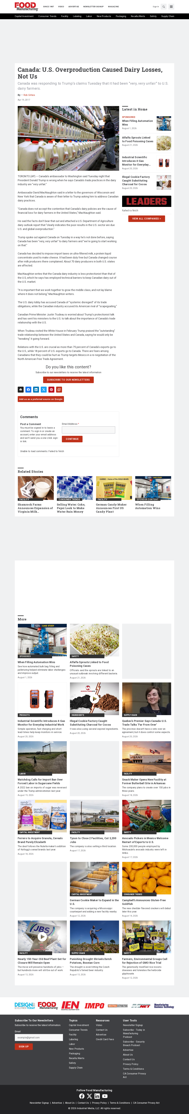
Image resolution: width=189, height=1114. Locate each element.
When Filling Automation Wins (137, 122)
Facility (24, 499)
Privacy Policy (99, 1102)
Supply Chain (130, 715)
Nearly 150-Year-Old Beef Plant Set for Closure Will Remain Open (42, 960)
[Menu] (171, 7)
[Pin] (51, 390)
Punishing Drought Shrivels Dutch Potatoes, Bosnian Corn (91, 960)
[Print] (21, 390)
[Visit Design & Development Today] (25, 1005)
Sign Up (24, 1046)
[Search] (164, 7)
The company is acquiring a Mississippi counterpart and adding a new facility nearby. (93, 910)
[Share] (28, 390)
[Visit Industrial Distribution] (118, 1005)
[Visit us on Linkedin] (97, 1096)
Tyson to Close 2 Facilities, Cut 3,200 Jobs (93, 840)
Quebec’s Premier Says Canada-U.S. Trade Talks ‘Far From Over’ (144, 722)
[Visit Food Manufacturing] (48, 1005)
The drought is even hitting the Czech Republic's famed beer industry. (89, 969)
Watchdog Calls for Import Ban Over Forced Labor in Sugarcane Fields (40, 781)
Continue (72, 439)
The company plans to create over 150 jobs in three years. (146, 789)
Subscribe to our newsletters (68, 379)
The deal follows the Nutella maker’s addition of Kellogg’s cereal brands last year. (42, 848)
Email (18, 1031)
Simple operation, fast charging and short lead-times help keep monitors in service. (40, 731)
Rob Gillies (29, 95)
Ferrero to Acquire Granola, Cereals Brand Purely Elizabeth (40, 840)
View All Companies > (146, 218)
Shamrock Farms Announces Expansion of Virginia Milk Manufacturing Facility (35, 508)
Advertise (57, 1102)
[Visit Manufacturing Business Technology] (164, 1005)
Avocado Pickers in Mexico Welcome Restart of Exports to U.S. (145, 840)
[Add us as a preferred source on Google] (59, 390)
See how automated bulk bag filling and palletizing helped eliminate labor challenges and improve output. (41, 669)
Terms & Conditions (120, 1102)
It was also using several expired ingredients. (94, 729)
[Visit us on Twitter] (89, 1096)
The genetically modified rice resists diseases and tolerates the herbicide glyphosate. (141, 970)
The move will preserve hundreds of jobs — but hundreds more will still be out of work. (41, 969)
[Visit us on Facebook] (81, 1096)
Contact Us (83, 1102)
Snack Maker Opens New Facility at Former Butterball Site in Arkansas (144, 781)
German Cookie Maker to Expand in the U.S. (94, 902)
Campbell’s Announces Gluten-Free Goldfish (144, 902)
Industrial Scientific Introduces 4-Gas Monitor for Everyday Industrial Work (135, 161)
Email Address (70, 424)
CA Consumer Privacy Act (146, 1102)
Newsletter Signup (39, 1102)
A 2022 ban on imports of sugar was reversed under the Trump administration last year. (42, 789)
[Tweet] (44, 390)
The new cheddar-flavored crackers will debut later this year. (146, 910)
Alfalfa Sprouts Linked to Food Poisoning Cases (137, 139)
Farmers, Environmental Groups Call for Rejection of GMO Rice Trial (144, 960)
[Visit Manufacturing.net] (141, 1005)
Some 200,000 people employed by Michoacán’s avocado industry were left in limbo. (144, 849)
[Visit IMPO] (94, 1005)
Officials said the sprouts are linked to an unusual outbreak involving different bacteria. (94, 672)
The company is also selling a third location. (93, 846)
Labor (22, 774)
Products (24, 715)
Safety (75, 656)
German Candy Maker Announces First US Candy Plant (111, 508)
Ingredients (78, 715)
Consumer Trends (69, 499)
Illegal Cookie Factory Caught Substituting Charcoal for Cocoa (136, 180)
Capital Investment (29, 832)
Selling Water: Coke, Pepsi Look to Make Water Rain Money (71, 508)
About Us (70, 1102)
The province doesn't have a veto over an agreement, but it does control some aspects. (146, 731)
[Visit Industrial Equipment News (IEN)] (70, 1005)
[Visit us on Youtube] (104, 1096)
